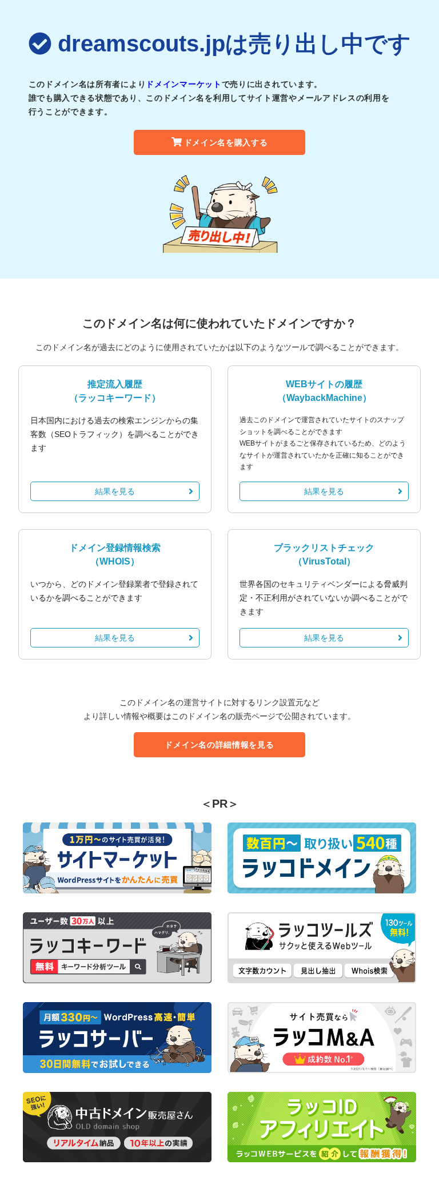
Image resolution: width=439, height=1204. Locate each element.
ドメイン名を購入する (226, 142)
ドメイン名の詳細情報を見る (219, 744)
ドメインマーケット (183, 84)
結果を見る (115, 491)
